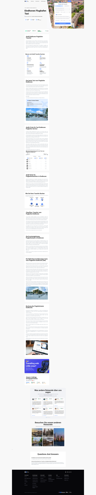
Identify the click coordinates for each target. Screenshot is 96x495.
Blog (25, 483)
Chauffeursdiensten (35, 478)
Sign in (65, 1)
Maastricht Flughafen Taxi (46, 436)
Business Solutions (43, 476)
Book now (69, 1)
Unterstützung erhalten (59, 478)
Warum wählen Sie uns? (28, 478)
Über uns (26, 476)
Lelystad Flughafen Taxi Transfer (35, 436)
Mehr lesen (33, 415)
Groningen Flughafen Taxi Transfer (36, 445)
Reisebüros (41, 478)
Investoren (26, 481)
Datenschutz (50, 476)
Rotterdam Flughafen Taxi (57, 445)
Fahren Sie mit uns (42, 481)
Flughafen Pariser (66, 478)
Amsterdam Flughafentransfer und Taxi (47, 445)
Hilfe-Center (58, 476)
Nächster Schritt (63, 23)
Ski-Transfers (34, 483)
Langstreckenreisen (35, 481)
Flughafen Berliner (66, 476)
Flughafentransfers (35, 476)
